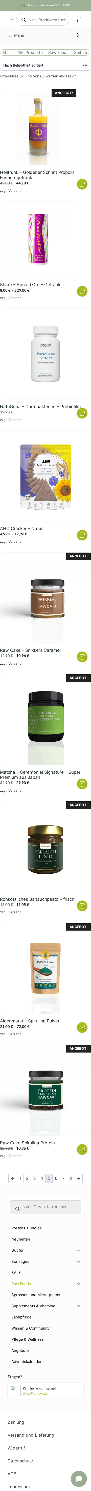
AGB (12, 1473)
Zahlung (16, 1422)
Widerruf (16, 1448)
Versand (14, 190)
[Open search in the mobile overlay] (43, 19)
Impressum (19, 1486)
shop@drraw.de (35, 1393)
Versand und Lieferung (31, 1435)
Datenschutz (20, 1460)
